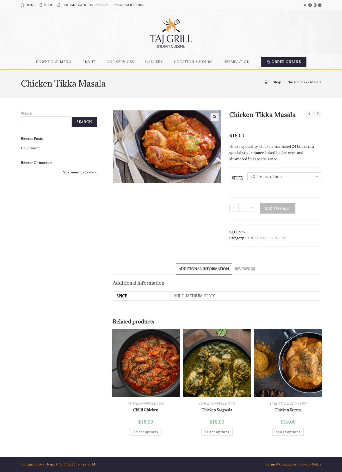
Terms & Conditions (281, 464)
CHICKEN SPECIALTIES (265, 238)
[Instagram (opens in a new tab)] (315, 5)
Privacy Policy (310, 464)
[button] (215, 117)
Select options (145, 432)
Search (26, 113)
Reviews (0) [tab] (245, 268)
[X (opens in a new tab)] (304, 5)
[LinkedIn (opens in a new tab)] (319, 5)
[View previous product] (309, 113)
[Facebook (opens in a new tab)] (310, 5)
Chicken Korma (288, 410)
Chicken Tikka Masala (303, 82)
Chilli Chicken (145, 410)
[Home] (266, 82)
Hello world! (30, 148)
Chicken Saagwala (217, 410)
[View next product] (317, 113)
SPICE (237, 178)
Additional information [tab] (204, 268)
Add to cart (277, 208)
